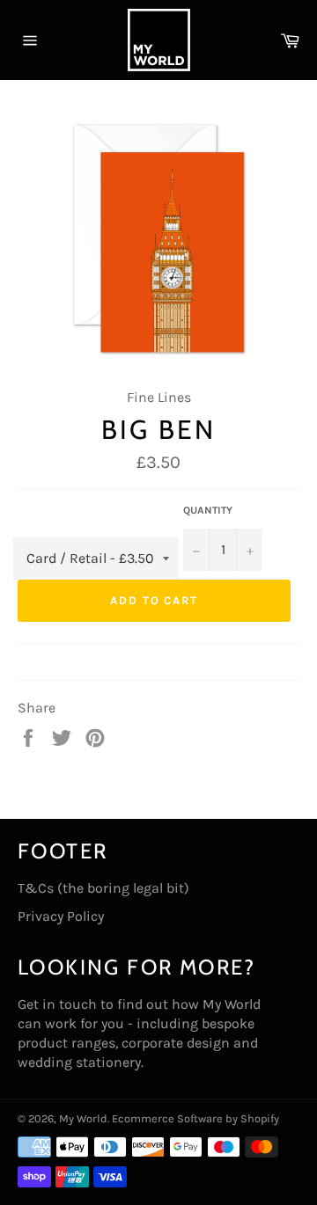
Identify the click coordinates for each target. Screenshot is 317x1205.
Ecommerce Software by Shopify (195, 1118)
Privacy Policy (61, 916)
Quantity (207, 510)
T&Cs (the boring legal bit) (103, 888)
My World (83, 1118)
